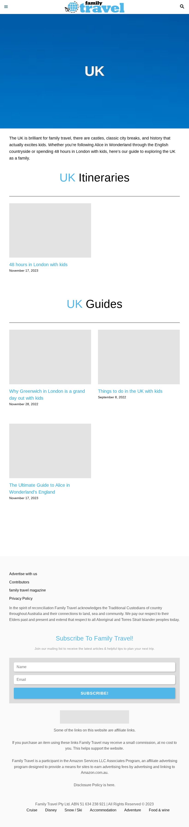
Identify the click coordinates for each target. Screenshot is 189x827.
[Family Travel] (94, 7)
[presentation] (50, 230)
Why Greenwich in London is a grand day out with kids (47, 395)
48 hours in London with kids (38, 264)
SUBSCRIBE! (95, 693)
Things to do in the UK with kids (130, 391)
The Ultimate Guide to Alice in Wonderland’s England (39, 489)
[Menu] (7, 7)
